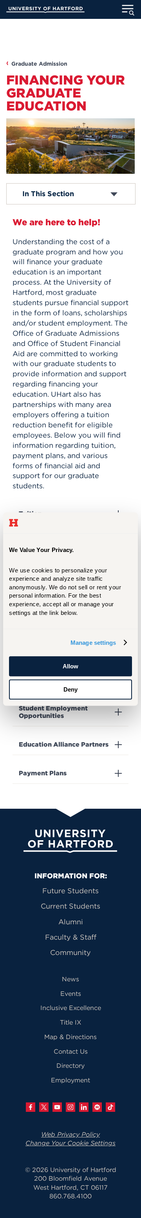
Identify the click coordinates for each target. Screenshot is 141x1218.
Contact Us (71, 1051)
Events (70, 993)
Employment (70, 1080)
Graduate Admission (39, 63)
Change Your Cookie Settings (70, 1143)
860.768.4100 (70, 1196)
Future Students (70, 890)
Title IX (70, 1022)
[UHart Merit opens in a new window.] (97, 1107)
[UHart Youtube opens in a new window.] (57, 1107)
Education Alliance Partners (63, 744)
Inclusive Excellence (70, 1008)
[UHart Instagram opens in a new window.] (70, 1107)
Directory (70, 1065)
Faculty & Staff (70, 937)
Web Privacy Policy (70, 1134)
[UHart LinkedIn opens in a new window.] (84, 1107)
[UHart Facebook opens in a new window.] (30, 1107)
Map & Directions (70, 1037)
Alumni (70, 921)
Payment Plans (43, 773)
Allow (70, 666)
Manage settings (93, 642)
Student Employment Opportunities (53, 712)
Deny (70, 689)
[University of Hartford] (45, 10)
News (70, 979)
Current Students (70, 906)
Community (70, 952)
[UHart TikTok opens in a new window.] (110, 1107)
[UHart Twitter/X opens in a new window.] (44, 1107)
